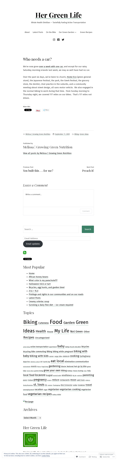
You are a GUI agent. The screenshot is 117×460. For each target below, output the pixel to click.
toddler (75, 385)
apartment (53, 347)
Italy (89, 371)
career (51, 356)
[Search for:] (51, 229)
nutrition (79, 375)
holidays (70, 371)
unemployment (28, 390)
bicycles (85, 346)
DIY (41, 362)
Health (41, 331)
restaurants (65, 380)
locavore (40, 375)
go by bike (82, 366)
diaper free (26, 362)
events (34, 366)
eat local (57, 361)
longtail (49, 375)
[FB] (58, 39)
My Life (61, 331)
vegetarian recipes (40, 394)
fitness (39, 366)
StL (46, 385)
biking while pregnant (63, 351)
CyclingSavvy (85, 356)
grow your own (52, 370)
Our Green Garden (66, 32)
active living (26, 347)
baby (61, 346)
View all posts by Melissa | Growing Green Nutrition (47, 153)
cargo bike (58, 356)
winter (59, 394)
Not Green (76, 331)
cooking (74, 355)
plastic (25, 380)
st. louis (38, 384)
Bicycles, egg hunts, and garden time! (47, 287)
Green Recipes (86, 32)
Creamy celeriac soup (39, 301)
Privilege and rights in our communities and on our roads (56, 294)
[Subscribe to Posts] (24, 252)
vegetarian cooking (70, 389)
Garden (69, 323)
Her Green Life (58, 14)
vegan (46, 389)
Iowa (85, 371)
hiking (64, 370)
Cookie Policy (46, 456)
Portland (30, 380)
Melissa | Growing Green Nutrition (37, 134)
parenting (88, 375)
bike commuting (38, 351)
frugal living (45, 366)
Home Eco (72, 77)
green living (38, 371)
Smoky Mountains (28, 385)
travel (89, 384)
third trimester (66, 385)
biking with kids (39, 355)
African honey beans (38, 277)
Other (87, 331)
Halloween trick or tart (40, 284)
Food (56, 322)
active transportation (39, 347)
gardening (54, 366)
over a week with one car (51, 66)
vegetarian (53, 389)
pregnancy (40, 379)
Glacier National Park (69, 366)
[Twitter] (63, 39)
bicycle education (75, 347)
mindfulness (67, 375)
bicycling (27, 351)
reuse (73, 379)
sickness (87, 380)
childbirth (65, 356)
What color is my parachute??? (43, 280)
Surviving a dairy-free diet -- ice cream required (51, 305)
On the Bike (51, 32)
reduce (55, 380)
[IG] (54, 39)
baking (67, 347)
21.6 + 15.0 (33, 291)
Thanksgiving (56, 385)
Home (32, 273)
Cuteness (43, 322)
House (50, 331)
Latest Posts (38, 32)
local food (28, 375)
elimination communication (77, 361)
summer (50, 385)
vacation (39, 389)
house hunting (78, 371)
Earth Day (46, 362)
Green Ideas (84, 134)
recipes (49, 380)
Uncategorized (42, 338)
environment (26, 366)
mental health (57, 375)
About (27, 32)
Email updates (33, 244)
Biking (76, 134)
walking (54, 394)
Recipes (28, 337)
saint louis (81, 380)
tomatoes (81, 385)
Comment (86, 211)
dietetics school (35, 362)
